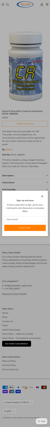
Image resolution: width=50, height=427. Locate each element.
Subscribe (25, 228)
